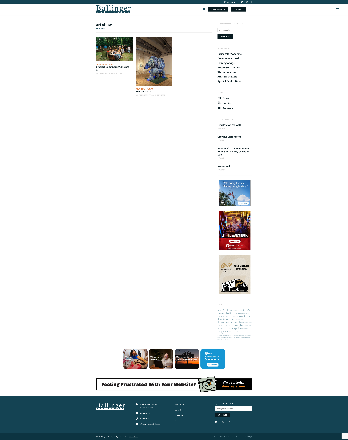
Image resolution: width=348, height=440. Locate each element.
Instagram (223, 421)
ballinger (231, 313)
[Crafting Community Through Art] (114, 49)
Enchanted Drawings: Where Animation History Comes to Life (233, 151)
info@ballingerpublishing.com (150, 424)
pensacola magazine (244, 335)
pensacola (227, 331)
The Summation (227, 72)
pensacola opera (221, 337)
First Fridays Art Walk (229, 125)
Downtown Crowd (104, 64)
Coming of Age (226, 63)
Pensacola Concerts (232, 333)
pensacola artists (246, 332)
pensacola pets (228, 337)
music (243, 328)
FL (218, 326)
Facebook (229, 421)
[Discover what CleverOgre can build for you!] (174, 384)
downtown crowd (226, 319)
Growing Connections (229, 136)
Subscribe (238, 9)
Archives (228, 108)
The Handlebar (226, 339)
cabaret (230, 316)
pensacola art (236, 332)
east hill (243, 322)
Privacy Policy (133, 437)
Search (204, 9)
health (230, 325)
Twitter (216, 421)
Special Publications (229, 81)
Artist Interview (239, 310)
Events (227, 103)
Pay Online (231, 2)
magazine (236, 328)
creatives (235, 316)
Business (225, 316)
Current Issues (218, 9)
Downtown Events (240, 319)
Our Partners (180, 404)
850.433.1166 (145, 419)
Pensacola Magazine (230, 53)
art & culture (225, 310)
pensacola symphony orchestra (239, 337)
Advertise (178, 410)
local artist (222, 328)
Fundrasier (221, 325)
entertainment (248, 322)
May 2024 (161, 95)
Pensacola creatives (241, 333)
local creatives (227, 328)
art (218, 310)
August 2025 (116, 73)
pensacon (248, 337)
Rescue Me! (224, 166)
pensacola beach (222, 334)
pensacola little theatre (231, 335)
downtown (244, 316)
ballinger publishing (241, 313)
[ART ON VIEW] (154, 61)
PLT (221, 339)
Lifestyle (237, 325)
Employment (180, 421)
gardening (227, 325)
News (226, 98)
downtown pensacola (229, 322)
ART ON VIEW (143, 91)
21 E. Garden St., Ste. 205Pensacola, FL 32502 (148, 406)
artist (234, 310)
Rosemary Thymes (229, 67)
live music (245, 326)
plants (219, 339)
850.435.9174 (145, 413)
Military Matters (227, 76)
